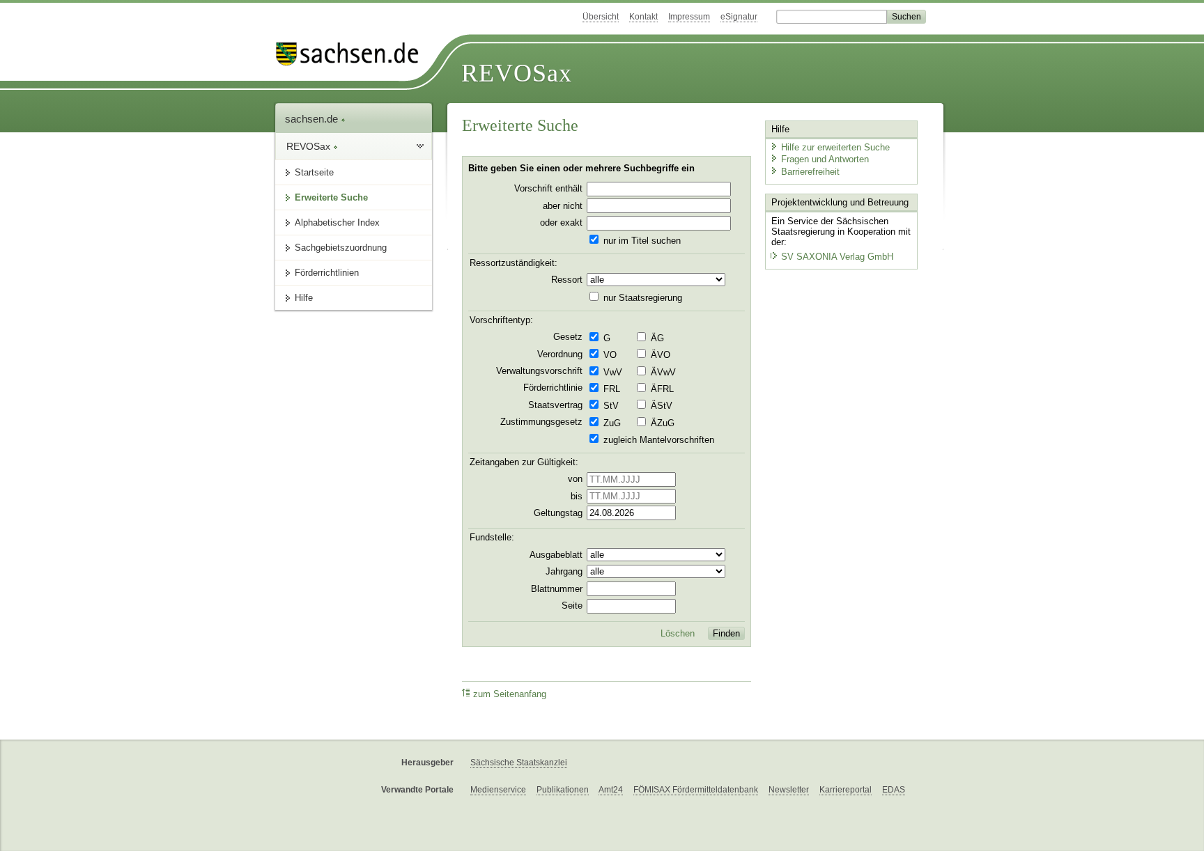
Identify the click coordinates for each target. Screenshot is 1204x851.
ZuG (612, 423)
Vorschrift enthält (548, 189)
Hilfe (304, 297)
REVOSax (516, 73)
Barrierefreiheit (810, 171)
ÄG (657, 338)
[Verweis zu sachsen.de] (353, 54)
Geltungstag (558, 513)
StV (611, 406)
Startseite (314, 172)
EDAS (893, 790)
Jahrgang (564, 572)
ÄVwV (663, 372)
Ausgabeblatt (556, 555)
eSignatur (738, 17)
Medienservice (498, 790)
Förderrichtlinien (327, 272)
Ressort (566, 280)
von (575, 479)
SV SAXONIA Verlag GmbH (837, 256)
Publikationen (563, 790)
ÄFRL (662, 389)
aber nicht (562, 206)
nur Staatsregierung (642, 298)
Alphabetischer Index (337, 222)
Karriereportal (845, 790)
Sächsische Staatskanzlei (518, 762)
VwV (612, 372)
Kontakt (643, 17)
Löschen (678, 634)
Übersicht (600, 17)
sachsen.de (313, 119)
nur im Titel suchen (642, 241)
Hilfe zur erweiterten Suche (835, 147)
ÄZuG (662, 423)
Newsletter (789, 790)
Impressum (689, 17)
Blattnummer (556, 589)
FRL (611, 389)
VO (610, 355)
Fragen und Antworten (825, 159)
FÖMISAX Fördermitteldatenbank (695, 790)
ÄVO (660, 355)
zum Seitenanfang (509, 694)
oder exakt (561, 223)
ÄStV (661, 406)
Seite (572, 606)
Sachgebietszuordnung (341, 247)
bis (576, 496)
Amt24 (611, 790)
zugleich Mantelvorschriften (658, 440)
